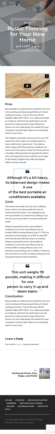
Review (27, 23)
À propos (19, 400)
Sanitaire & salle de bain (31, 403)
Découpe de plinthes (37, 400)
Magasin (10, 406)
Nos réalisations (26, 406)
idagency (30, 423)
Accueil (8, 400)
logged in (19, 344)
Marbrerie (11, 403)
